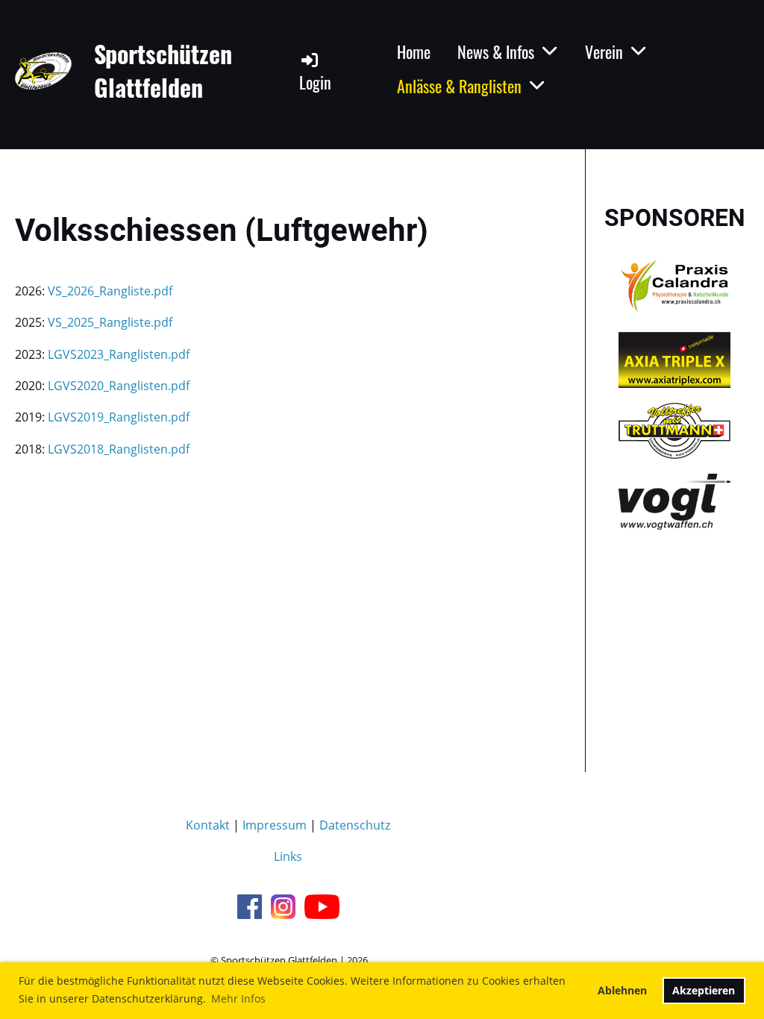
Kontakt (208, 825)
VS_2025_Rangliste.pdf (110, 322)
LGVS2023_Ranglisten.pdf (119, 354)
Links (288, 856)
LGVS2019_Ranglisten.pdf (119, 417)
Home (413, 51)
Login (315, 82)
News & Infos (495, 51)
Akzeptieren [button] (703, 990)
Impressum (274, 825)
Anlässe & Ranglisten (459, 86)
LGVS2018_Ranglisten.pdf (119, 449)
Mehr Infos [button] (238, 998)
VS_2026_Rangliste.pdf (110, 291)
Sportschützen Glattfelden (163, 70)
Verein (604, 51)
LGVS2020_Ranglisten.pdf (119, 385)
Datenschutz (354, 825)
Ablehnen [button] (622, 990)
